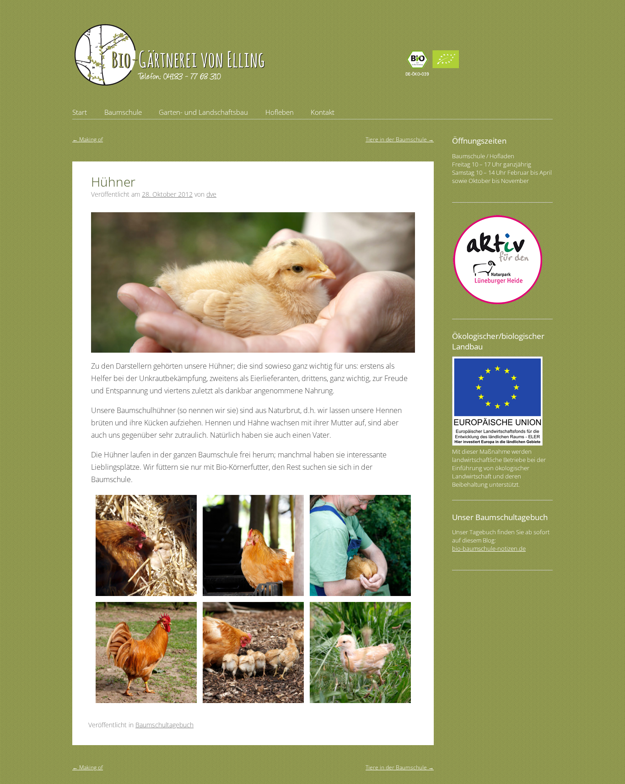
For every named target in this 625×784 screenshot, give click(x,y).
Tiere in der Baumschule (400, 139)
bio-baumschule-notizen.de (489, 548)
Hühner (113, 181)
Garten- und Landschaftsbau (203, 112)
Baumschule (123, 112)
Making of (87, 139)
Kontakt (322, 112)
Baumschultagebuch (164, 724)
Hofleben (279, 112)
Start (79, 112)
